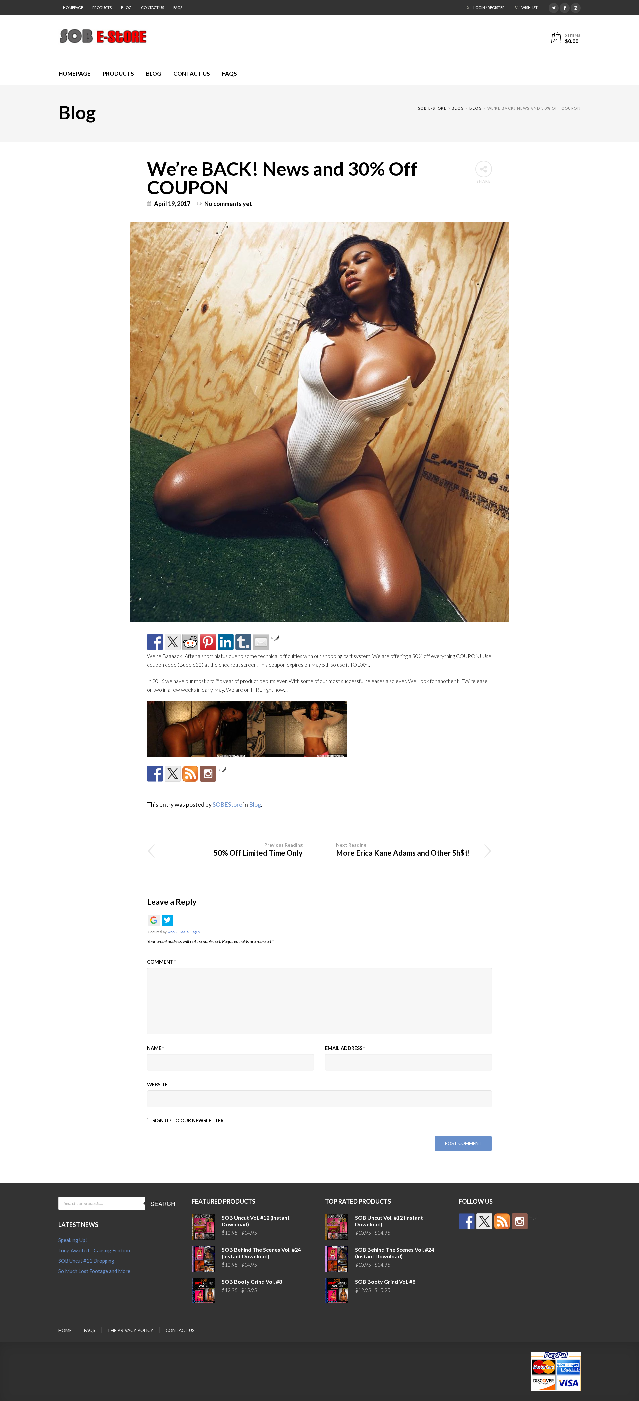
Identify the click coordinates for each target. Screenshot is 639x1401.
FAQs (177, 7)
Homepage (73, 7)
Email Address (345, 1048)
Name (155, 1048)
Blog (126, 7)
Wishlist (529, 7)
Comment (161, 962)
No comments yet (228, 203)
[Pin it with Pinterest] (208, 642)
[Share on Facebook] (155, 642)
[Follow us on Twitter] (173, 774)
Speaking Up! (72, 1240)
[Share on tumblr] (243, 642)
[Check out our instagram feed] (208, 774)
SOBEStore (227, 804)
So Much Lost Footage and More (94, 1271)
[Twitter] (554, 7)
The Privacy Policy (130, 1330)
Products (102, 7)
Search (162, 1203)
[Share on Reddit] (190, 642)
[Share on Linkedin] (226, 642)
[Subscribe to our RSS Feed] (190, 774)
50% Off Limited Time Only (258, 849)
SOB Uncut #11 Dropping (86, 1261)
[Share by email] (261, 642)
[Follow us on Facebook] (155, 774)
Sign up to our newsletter (187, 1120)
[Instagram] (576, 7)
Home (65, 1330)
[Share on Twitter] (173, 642)
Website (157, 1084)
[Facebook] (565, 7)
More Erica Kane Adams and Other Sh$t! (403, 849)
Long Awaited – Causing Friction (94, 1250)
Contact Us (152, 7)
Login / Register (489, 7)
